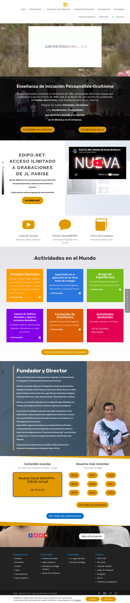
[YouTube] (104, 593)
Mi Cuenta (101, 562)
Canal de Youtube (28, 235)
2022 (74, 475)
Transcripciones (21, 574)
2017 (110, 484)
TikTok (100, 578)
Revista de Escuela (49, 558)
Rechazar (108, 599)
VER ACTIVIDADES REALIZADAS (100, 330)
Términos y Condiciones (107, 582)
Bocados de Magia (77, 562)
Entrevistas (19, 562)
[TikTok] (116, 593)
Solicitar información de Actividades (65, 352)
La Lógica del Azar (77, 558)
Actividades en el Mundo (37, 129)
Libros (17, 570)
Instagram (101, 574)
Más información (92, 536)
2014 (110, 492)
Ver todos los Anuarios (92, 505)
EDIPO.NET (102, 558)
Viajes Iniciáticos (21, 578)
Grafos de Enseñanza (51, 573)
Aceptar (93, 599)
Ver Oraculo (37, 489)
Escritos (18, 566)
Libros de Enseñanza (101, 235)
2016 (74, 492)
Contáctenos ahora (92, 129)
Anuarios (18, 558)
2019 (74, 484)
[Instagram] (110, 593)
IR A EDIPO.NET (32, 200)
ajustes (78, 600)
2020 (110, 475)
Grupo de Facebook (105, 570)
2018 (92, 484)
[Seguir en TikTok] (36, 535)
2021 (92, 475)
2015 (92, 492)
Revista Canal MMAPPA (65, 235)
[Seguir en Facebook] (31, 535)
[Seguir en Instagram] (41, 535)
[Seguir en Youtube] (46, 535)
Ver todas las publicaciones (65, 516)
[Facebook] (99, 593)
